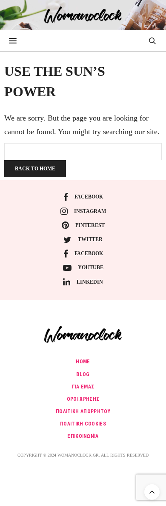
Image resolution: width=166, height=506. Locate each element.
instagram (90, 211)
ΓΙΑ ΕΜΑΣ (83, 387)
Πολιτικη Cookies (83, 424)
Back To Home (35, 169)
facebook (88, 197)
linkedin (90, 282)
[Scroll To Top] (152, 492)
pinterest (90, 225)
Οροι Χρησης (83, 399)
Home (83, 362)
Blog (82, 374)
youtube (90, 267)
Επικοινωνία (83, 436)
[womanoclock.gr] (83, 14)
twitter (90, 239)
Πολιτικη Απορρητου (83, 411)
